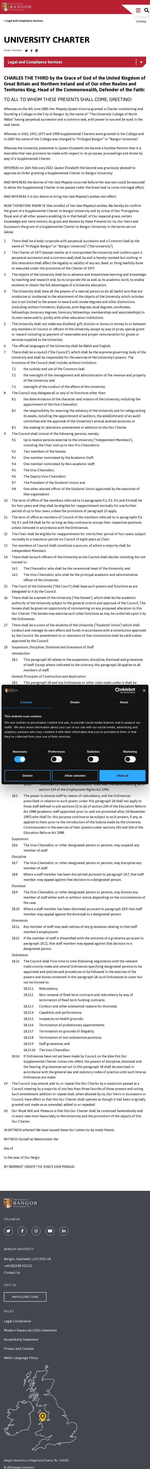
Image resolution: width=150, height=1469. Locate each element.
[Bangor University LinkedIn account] (36, 50)
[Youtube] (50, 1231)
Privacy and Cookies (19, 1349)
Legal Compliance (17, 1321)
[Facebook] (22, 1231)
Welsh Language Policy (21, 1358)
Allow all (122, 775)
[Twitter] (8, 1231)
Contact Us (12, 1272)
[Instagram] (36, 1231)
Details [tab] (75, 702)
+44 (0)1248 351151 (18, 1266)
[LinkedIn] (63, 1231)
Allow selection (75, 775)
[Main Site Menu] (138, 10)
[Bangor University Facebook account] (31, 50)
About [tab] (124, 702)
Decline (27, 775)
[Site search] (146, 10)
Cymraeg (141, 21)
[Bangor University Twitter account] (26, 50)
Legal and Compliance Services (24, 20)
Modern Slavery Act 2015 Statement (30, 1330)
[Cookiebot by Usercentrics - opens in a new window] (118, 691)
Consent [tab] (26, 702)
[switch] (56, 759)
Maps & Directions (25, 1296)
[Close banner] (144, 690)
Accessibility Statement (21, 1339)
